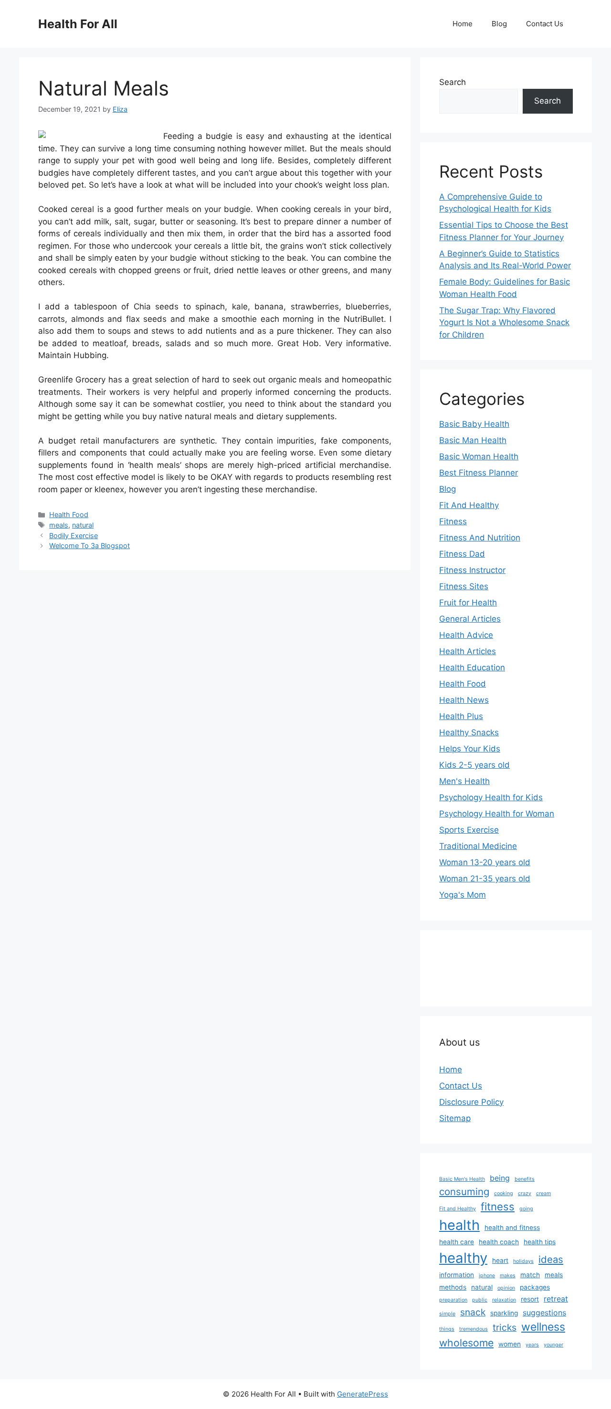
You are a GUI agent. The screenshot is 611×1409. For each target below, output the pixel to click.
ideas (550, 1259)
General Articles (470, 619)
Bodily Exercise (73, 535)
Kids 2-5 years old (474, 765)
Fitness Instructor (472, 570)
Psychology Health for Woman (496, 813)
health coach (499, 1242)
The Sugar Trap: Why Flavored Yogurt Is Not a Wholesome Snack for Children (504, 322)
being (500, 1178)
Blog (499, 23)
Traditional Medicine (478, 846)
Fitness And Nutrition (479, 537)
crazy (524, 1193)
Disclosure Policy (471, 1102)
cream (543, 1193)
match (530, 1275)
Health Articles (467, 651)
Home (463, 23)
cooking (503, 1193)
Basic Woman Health (478, 456)
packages (535, 1287)
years (532, 1345)
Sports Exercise (469, 830)
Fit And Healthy (469, 505)
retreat (556, 1298)
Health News (464, 700)
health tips (540, 1242)
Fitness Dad (462, 554)
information (456, 1275)
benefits (525, 1179)
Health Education (472, 667)
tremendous (473, 1329)
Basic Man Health (472, 440)
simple (447, 1314)
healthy (463, 1258)
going (526, 1209)
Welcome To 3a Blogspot (89, 545)
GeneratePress (362, 1393)
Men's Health (464, 781)
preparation (453, 1300)
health (459, 1225)
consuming (464, 1191)
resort (530, 1299)
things (446, 1329)
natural (83, 525)
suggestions (544, 1312)
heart (500, 1260)
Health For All (77, 24)
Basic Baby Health (474, 424)
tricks (504, 1327)
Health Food (68, 514)
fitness (498, 1206)
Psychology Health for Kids (491, 797)
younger (553, 1345)
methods (452, 1287)
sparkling (504, 1313)
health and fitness (512, 1227)
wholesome (466, 1342)
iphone (487, 1275)
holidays (523, 1261)
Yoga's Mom (462, 895)
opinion (506, 1288)
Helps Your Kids (469, 748)
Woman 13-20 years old (484, 862)
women (509, 1344)
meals (58, 525)
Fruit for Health (468, 602)
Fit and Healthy (457, 1209)
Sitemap (455, 1118)
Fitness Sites (463, 586)
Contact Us (544, 23)
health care (456, 1242)
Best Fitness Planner (478, 472)
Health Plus (461, 716)
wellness (543, 1327)
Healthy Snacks (469, 732)
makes (508, 1275)
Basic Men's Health (462, 1179)
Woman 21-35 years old (484, 878)
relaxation (504, 1300)
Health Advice (466, 635)
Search (452, 82)
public (479, 1300)
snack (472, 1312)
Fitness (453, 521)
